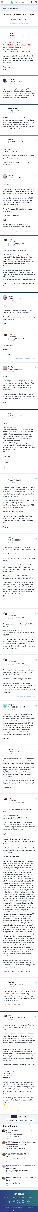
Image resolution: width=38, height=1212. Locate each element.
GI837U (5, 560)
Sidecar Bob (9, 1182)
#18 (36, 799)
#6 (36, 176)
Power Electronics (18, 1134)
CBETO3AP (9, 1134)
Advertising (31, 1197)
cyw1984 (8, 1170)
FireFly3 (11, 538)
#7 (36, 240)
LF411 (19, 202)
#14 (36, 613)
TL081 (8, 193)
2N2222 (26, 312)
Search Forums (15, 24)
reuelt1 (10, 478)
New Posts (24, 24)
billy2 (10, 1015)
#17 (36, 750)
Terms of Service (18, 1207)
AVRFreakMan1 (13, 108)
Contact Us (13, 1197)
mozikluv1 (11, 79)
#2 (36, 34)
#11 (36, 414)
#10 (36, 367)
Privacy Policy (9, 1207)
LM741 (5, 202)
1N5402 (18, 558)
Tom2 (10, 413)
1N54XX (22, 630)
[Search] (31, 2)
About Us (5, 1197)
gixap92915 (16, 1136)
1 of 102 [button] (14, 1116)
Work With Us (23, 1197)
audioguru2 (17, 1160)
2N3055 (17, 438)
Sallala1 (14, 19)
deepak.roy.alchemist (19, 1148)
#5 (36, 140)
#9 (36, 335)
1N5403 (5, 569)
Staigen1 (11, 705)
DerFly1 (11, 175)
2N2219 (15, 312)
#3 (36, 80)
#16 (36, 705)
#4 (36, 109)
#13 (36, 538)
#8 (36, 297)
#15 (36, 659)
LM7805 (12, 1082)
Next (20, 1116)
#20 (36, 1016)
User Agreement (28, 1207)
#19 (36, 983)
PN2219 (20, 394)
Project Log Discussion (19, 1182)
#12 (36, 478)
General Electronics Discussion (19, 1158)
